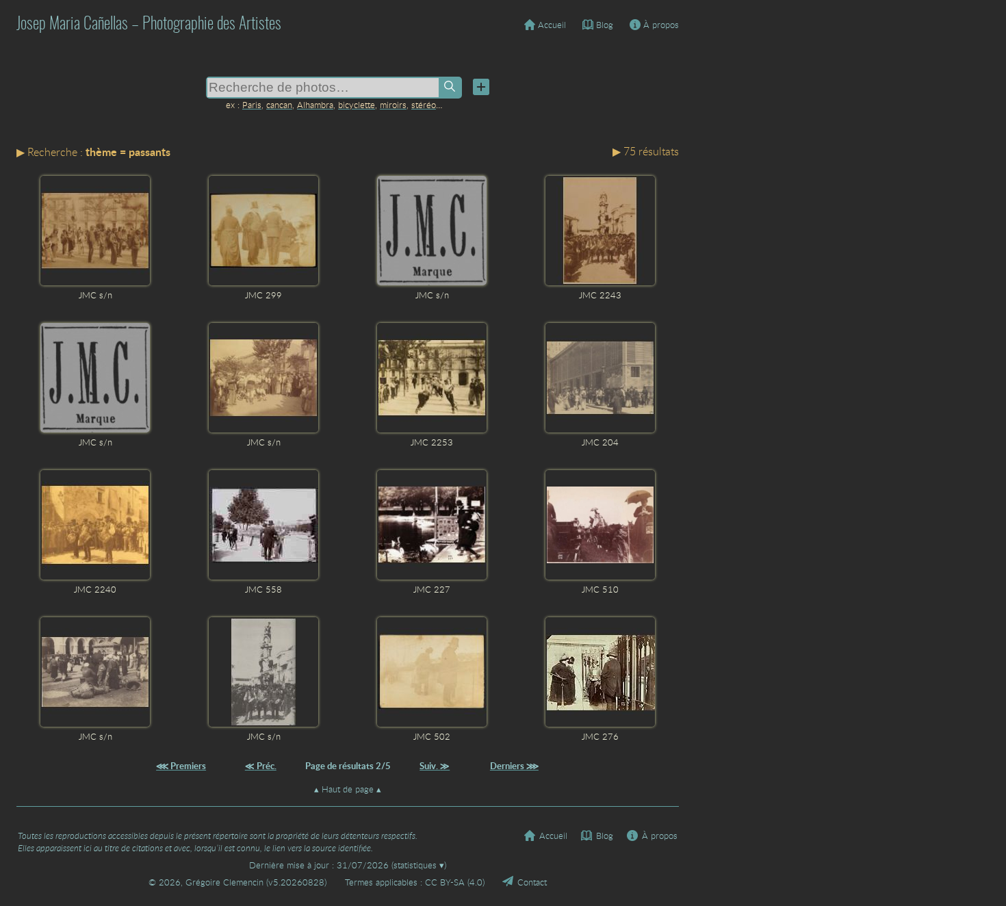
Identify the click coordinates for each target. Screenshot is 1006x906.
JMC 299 (263, 295)
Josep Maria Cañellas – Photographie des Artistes (148, 24)
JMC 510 (600, 589)
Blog (604, 24)
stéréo (423, 105)
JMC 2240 (95, 589)
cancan (279, 105)
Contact (532, 882)
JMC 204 (600, 442)
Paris (251, 105)
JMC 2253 (432, 442)
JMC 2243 (600, 295)
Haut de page (348, 789)
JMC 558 (263, 589)
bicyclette (356, 105)
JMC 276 (600, 736)
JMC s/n (95, 295)
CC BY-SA (445, 882)
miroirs (393, 105)
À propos (661, 24)
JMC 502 (431, 736)
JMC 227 (431, 589)
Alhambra (315, 105)
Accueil (552, 24)
